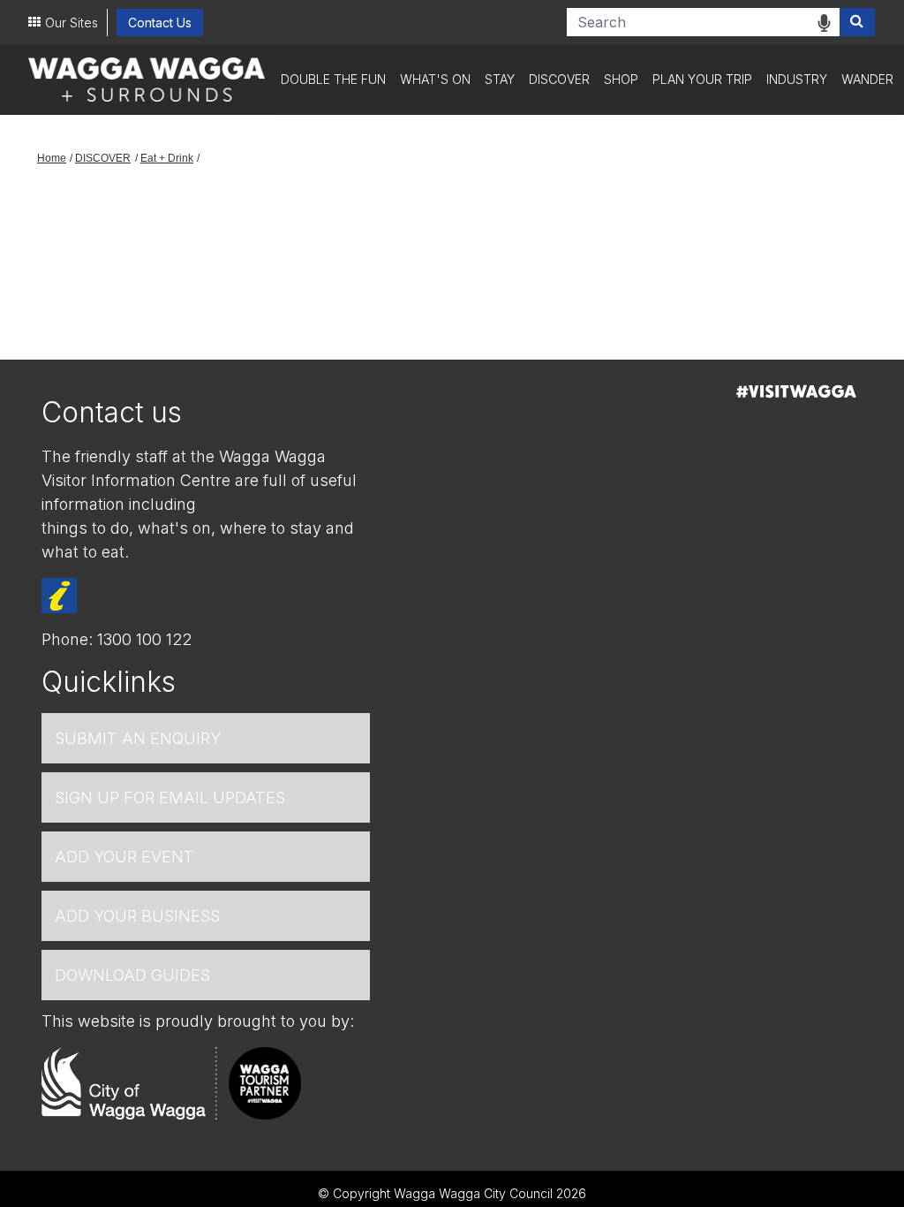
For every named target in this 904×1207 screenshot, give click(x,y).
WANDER (867, 79)
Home (51, 158)
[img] (824, 23)
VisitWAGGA (796, 391)
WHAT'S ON (435, 79)
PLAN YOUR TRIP (702, 79)
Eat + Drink (166, 158)
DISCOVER (559, 79)
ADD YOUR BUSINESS (137, 916)
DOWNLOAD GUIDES (132, 975)
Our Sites (71, 22)
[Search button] (857, 22)
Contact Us (160, 22)
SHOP (621, 79)
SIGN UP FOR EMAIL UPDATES (170, 797)
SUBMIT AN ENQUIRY (138, 738)
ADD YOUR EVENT (124, 856)
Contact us (111, 412)
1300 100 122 (144, 639)
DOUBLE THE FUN (333, 79)
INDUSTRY (796, 79)
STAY (500, 79)
